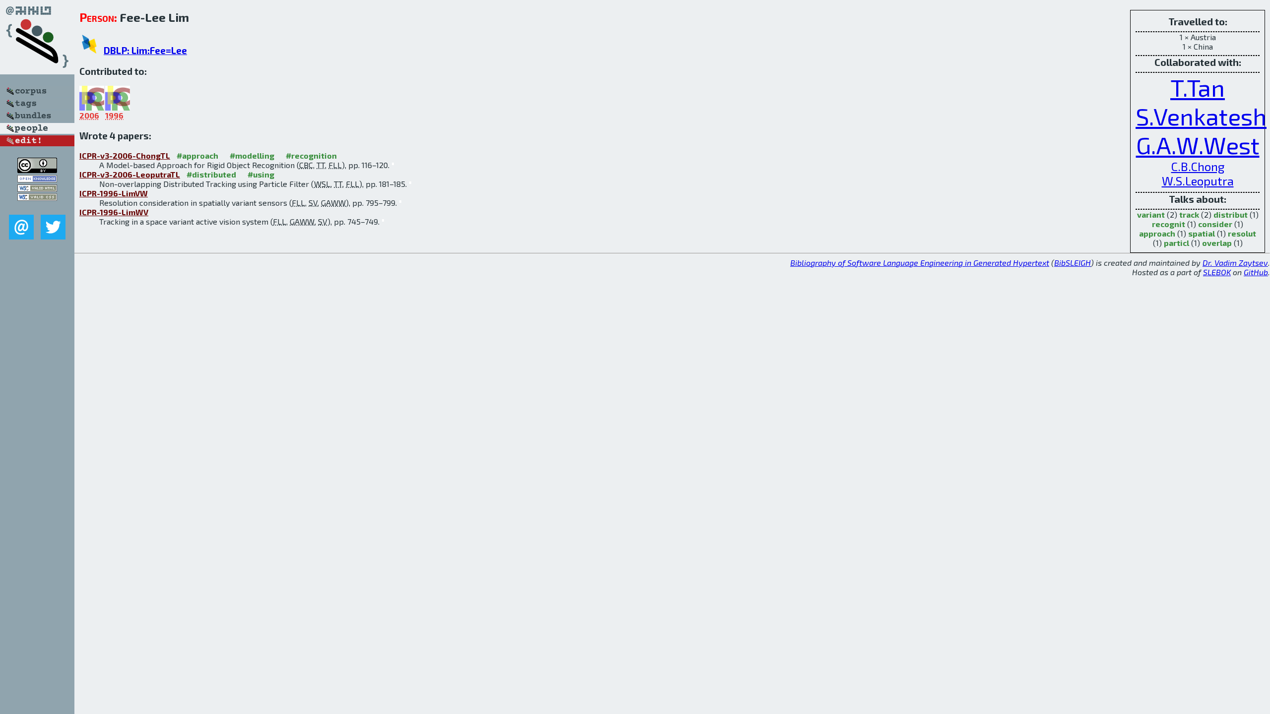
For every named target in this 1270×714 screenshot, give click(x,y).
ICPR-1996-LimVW (113, 193)
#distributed (211, 174)
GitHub (1256, 272)
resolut (1242, 233)
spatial (1201, 233)
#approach (197, 155)
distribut (1230, 214)
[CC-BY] (37, 170)
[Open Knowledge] (37, 179)
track (1189, 214)
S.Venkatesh (1201, 116)
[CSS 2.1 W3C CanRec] (37, 207)
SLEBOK (1217, 272)
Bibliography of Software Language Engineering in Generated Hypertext (919, 262)
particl (1176, 242)
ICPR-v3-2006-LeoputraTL (129, 174)
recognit (1168, 224)
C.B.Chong (1197, 166)
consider (1215, 224)
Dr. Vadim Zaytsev (1235, 262)
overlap (1217, 242)
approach (1157, 233)
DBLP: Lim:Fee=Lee (145, 50)
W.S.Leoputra (1198, 181)
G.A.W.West (1198, 144)
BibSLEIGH (1072, 262)
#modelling (252, 155)
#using (261, 174)
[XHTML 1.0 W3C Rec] (37, 188)
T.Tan (1197, 87)
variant (1151, 214)
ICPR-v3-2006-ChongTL (124, 155)
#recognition (311, 155)
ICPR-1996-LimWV (113, 212)
